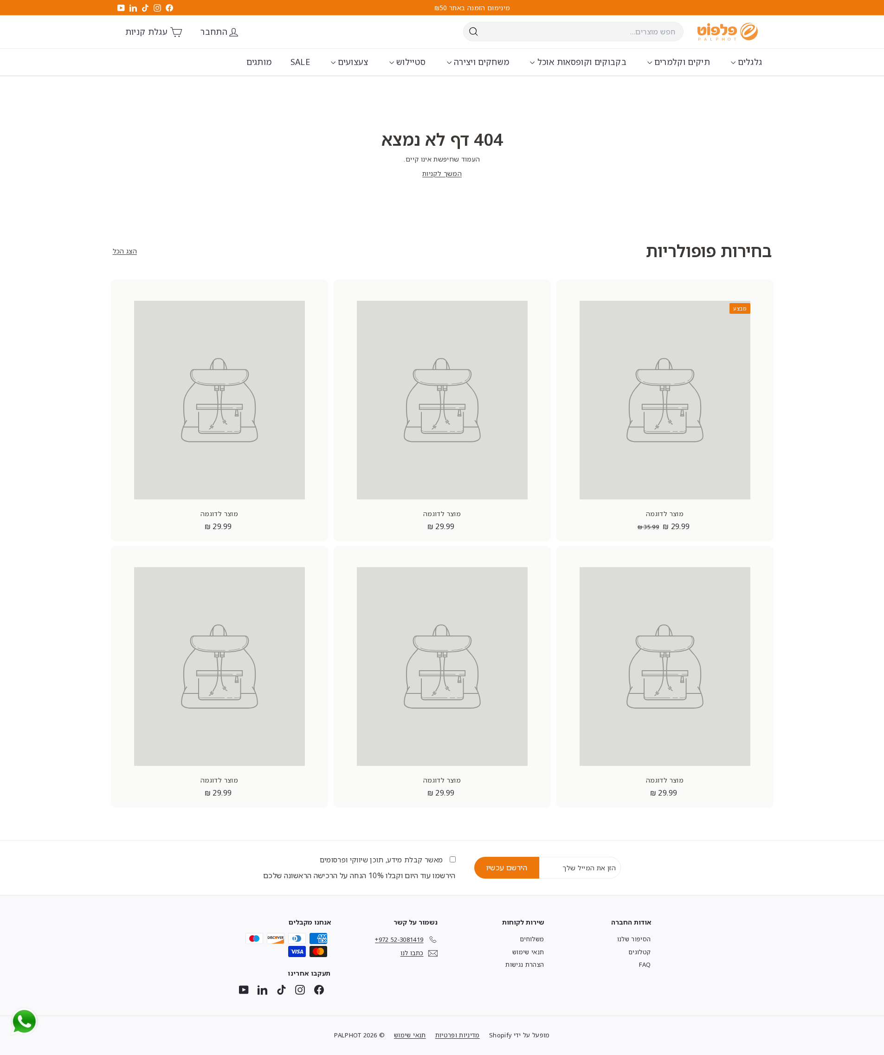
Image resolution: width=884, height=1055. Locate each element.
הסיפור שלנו (634, 939)
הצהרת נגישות (524, 964)
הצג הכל (125, 250)
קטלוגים (639, 952)
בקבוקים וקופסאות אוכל (580, 61)
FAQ (645, 964)
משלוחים (532, 939)
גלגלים (749, 61)
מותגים (258, 61)
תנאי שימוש (528, 952)
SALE (300, 61)
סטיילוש (410, 61)
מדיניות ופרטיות (457, 1035)
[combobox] (573, 31)
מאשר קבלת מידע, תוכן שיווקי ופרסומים (382, 859)
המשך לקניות (442, 173)
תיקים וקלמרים (681, 61)
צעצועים (352, 61)
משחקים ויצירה (481, 61)
